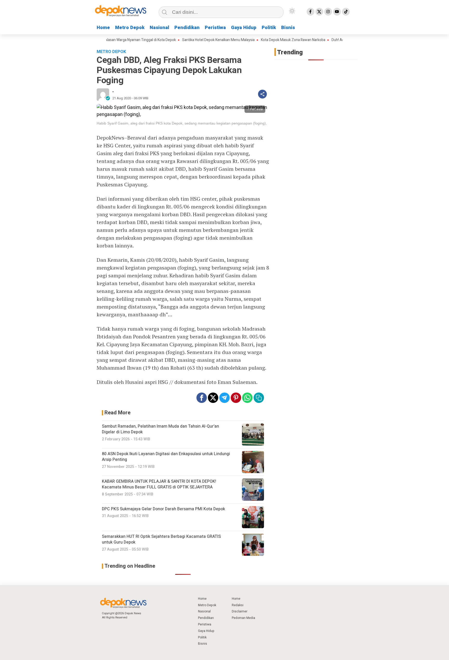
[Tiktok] (346, 12)
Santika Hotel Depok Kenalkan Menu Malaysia (206, 40)
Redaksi (237, 605)
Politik (269, 27)
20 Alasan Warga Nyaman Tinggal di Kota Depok (126, 40)
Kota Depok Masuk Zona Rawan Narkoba (281, 40)
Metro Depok (129, 27)
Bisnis (288, 27)
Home (103, 27)
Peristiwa (215, 27)
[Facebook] (310, 12)
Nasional (159, 27)
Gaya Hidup (243, 27)
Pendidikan (187, 27)
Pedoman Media (243, 618)
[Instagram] (328, 12)
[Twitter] (319, 12)
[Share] (262, 94)
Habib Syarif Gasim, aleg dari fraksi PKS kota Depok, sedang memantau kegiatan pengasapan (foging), (182, 123)
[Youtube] (337, 12)
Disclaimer (239, 611)
